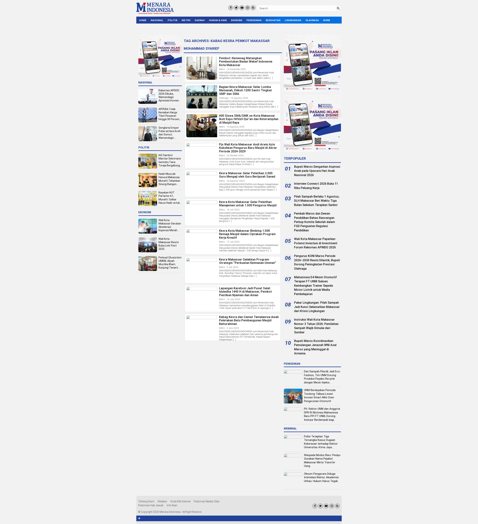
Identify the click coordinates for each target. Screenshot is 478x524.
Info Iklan (172, 505)
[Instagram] (247, 7)
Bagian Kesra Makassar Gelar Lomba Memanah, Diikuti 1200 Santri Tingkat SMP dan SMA (245, 90)
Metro (186, 20)
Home (142, 20)
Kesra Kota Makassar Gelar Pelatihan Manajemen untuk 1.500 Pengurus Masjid (248, 203)
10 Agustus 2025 (239, 98)
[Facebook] (230, 7)
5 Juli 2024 (232, 267)
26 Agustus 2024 (235, 181)
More (326, 20)
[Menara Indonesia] (155, 13)
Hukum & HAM (218, 20)
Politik (172, 20)
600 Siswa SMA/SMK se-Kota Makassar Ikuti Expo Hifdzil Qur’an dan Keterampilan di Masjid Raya (248, 119)
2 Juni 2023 (233, 328)
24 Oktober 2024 (235, 155)
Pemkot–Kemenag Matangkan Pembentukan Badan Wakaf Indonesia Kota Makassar (245, 62)
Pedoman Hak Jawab (150, 505)
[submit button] (338, 8)
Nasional (157, 20)
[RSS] (253, 7)
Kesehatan (273, 20)
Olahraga (312, 20)
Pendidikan (253, 20)
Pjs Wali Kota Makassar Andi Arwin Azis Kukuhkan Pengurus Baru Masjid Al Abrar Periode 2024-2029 (248, 148)
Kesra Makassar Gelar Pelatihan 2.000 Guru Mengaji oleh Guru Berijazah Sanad (247, 175)
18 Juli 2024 (233, 209)
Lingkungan (293, 20)
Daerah (200, 20)
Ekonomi (236, 20)
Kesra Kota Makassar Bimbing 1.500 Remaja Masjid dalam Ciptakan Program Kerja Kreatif (247, 234)
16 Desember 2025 (236, 69)
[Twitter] (236, 7)
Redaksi (162, 501)
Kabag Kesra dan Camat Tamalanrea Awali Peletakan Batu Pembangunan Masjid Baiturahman (249, 320)
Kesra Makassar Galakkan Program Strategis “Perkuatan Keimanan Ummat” (247, 261)
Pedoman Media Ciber (207, 501)
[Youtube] (241, 7)
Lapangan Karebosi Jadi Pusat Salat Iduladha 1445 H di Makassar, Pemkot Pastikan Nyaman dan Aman (245, 292)
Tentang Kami (146, 501)
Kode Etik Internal (180, 501)
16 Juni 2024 (233, 299)
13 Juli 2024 (233, 242)
